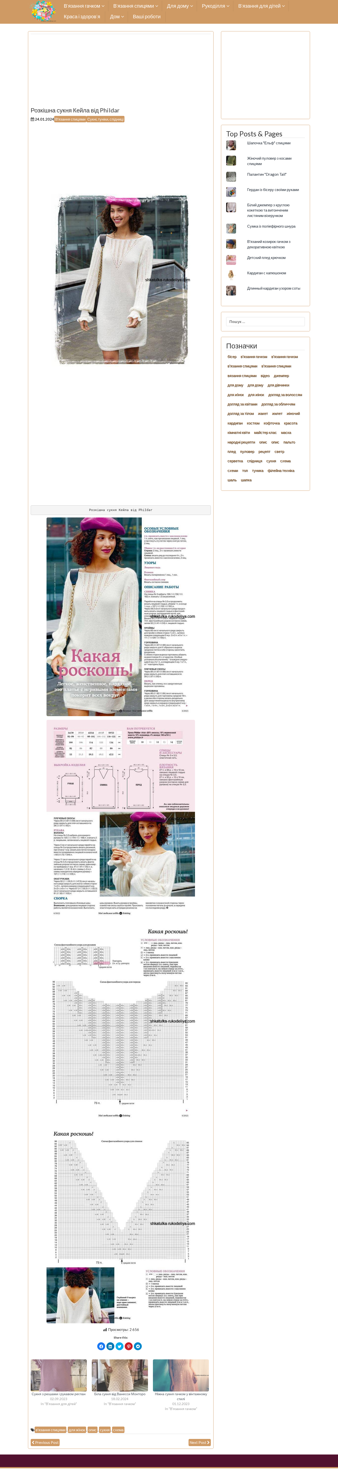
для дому (235, 385)
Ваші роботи (147, 17)
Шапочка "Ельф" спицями (268, 143)
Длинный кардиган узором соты (273, 288)
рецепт (264, 451)
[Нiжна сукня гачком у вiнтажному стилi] (181, 1375)
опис (93, 1430)
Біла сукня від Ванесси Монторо (119, 1394)
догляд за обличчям (278, 404)
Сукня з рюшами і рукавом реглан (59, 1394)
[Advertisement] (121, 72)
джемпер (281, 375)
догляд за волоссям (285, 394)
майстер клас (265, 432)
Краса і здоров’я (82, 17)
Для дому (178, 6)
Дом (115, 17)
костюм (253, 423)
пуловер (247, 451)
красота (290, 423)
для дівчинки (278, 385)
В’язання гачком (82, 6)
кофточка (272, 423)
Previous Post (47, 1442)
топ (245, 470)
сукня (105, 1430)
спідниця (254, 460)
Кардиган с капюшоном (266, 273)
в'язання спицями (50, 1430)
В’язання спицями (133, 6)
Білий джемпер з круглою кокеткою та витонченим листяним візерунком (268, 210)
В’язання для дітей (259, 6)
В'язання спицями (70, 119)
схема (118, 1430)
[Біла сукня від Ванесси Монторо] (120, 1375)
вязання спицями (241, 375)
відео (265, 375)
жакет (263, 413)
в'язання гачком (254, 356)
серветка (235, 460)
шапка (246, 479)
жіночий (293, 413)
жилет (277, 413)
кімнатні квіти (238, 432)
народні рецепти (241, 442)
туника (257, 470)
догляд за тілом (240, 413)
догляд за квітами (242, 404)
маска (286, 432)
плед (231, 451)
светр (279, 451)
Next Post (198, 1442)
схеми (232, 470)
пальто (289, 442)
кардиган (234, 423)
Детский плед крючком (266, 257)
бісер (231, 356)
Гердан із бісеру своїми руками (273, 189)
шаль (232, 479)
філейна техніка (280, 470)
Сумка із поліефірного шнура (271, 226)
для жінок (256, 394)
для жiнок (77, 1430)
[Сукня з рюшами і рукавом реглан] (59, 1375)
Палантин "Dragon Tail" (267, 174)
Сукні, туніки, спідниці (105, 119)
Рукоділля (213, 6)
